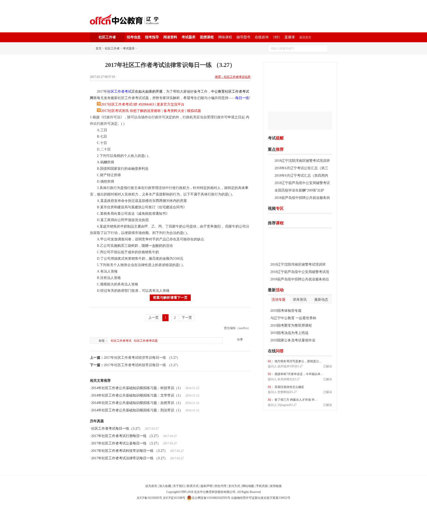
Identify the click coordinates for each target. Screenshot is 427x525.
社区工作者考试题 (146, 340)
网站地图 (248, 486)
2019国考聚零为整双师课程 (291, 325)
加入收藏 (165, 486)
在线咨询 (262, 37)
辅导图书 (243, 37)
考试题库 (188, 37)
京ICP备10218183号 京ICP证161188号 (161, 498)
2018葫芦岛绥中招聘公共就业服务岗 (302, 198)
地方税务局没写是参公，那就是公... (297, 361)
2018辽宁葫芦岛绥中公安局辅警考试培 (299, 272)
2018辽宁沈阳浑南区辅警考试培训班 (302, 161)
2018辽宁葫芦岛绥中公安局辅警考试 (302, 183)
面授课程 (207, 37)
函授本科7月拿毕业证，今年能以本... (298, 374)
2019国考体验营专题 (285, 311)
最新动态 (321, 299)
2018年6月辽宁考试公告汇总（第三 (301, 168)
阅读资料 (170, 37)
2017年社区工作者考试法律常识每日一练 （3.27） (129, 458)
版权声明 (207, 486)
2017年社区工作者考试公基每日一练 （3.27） (126, 443)
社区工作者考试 (121, 340)
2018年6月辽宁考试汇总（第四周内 (301, 175)
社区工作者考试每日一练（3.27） (116, 428)
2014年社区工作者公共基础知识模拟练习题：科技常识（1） (137, 388)
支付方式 (234, 486)
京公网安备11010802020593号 (211, 498)
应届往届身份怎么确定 (289, 387)
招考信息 (134, 37)
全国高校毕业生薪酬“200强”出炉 (299, 190)
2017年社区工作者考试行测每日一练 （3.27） (126, 436)
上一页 (153, 317)
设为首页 (151, 486)
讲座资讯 (300, 299)
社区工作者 (112, 48)
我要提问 (324, 351)
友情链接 (276, 486)
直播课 (289, 37)
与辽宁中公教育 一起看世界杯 (293, 318)
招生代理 (220, 486)
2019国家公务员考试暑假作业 (292, 340)
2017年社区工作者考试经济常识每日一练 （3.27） (142, 357)
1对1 (276, 37)
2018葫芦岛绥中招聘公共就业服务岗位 (299, 279)
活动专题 (278, 299)
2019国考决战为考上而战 (289, 333)
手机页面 (262, 486)
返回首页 (305, 37)
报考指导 (152, 37)
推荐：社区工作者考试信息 (233, 77)
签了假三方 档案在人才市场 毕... (295, 399)
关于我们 (179, 486)
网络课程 (225, 37)
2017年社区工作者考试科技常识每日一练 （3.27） (142, 365)
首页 (99, 48)
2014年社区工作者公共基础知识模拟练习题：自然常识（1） (137, 403)
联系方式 (193, 486)
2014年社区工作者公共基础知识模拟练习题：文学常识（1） (137, 395)
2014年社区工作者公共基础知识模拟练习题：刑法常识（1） (137, 410)
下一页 (187, 317)
